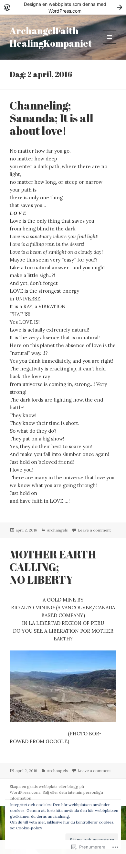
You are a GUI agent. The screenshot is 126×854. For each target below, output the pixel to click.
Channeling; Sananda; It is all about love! (51, 118)
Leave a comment (94, 530)
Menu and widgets (109, 43)
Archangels (57, 530)
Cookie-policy (29, 827)
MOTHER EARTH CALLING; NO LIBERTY (53, 567)
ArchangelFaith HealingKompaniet (51, 36)
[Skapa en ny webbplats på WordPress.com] (63, 7)
